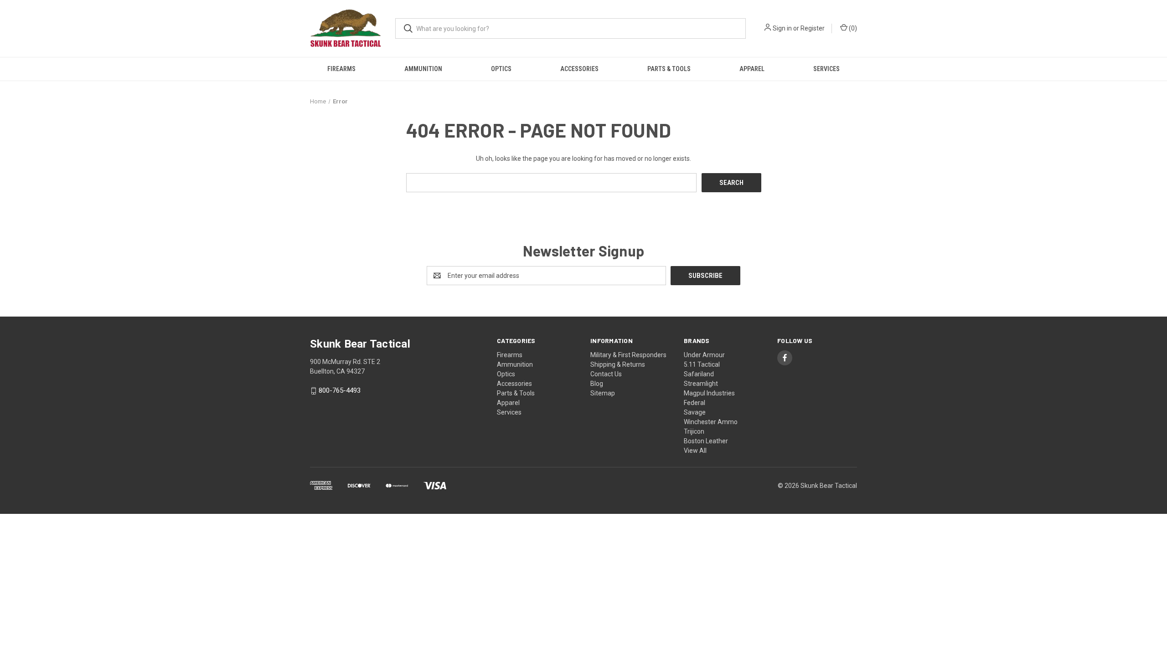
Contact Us (606, 374)
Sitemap (602, 393)
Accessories (579, 68)
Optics (501, 68)
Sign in (782, 28)
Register (812, 28)
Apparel (751, 68)
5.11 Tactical (702, 364)
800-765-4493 (340, 391)
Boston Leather (706, 441)
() (852, 28)
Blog (596, 383)
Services (826, 68)
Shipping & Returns (617, 364)
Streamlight (701, 383)
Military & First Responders (628, 355)
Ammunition (423, 68)
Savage (695, 412)
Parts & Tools (669, 68)
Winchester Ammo (711, 421)
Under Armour (704, 355)
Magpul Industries (709, 393)
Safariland (699, 374)
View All (695, 450)
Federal (694, 402)
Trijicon (694, 431)
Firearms (341, 68)
